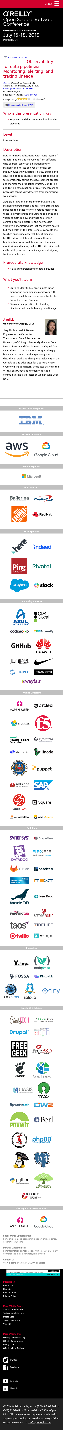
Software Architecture (13, 1313)
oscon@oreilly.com (13, 1241)
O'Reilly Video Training (14, 1347)
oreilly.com (8, 1344)
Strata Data (8, 1316)
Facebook (14, 1367)
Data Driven (30, 94)
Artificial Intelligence (13, 1309)
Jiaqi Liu (6, 82)
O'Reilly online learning (14, 1337)
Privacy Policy (9, 1295)
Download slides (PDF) (20, 105)
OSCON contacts (36, 1262)
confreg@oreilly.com (39, 1422)
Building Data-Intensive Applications (19, 88)
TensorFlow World (12, 1320)
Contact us (8, 1285)
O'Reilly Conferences (13, 1340)
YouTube (14, 1380)
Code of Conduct (11, 1292)
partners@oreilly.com (34, 1253)
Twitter (13, 1359)
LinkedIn (14, 1388)
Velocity (7, 1323)
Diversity (7, 1288)
